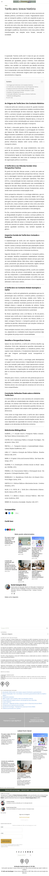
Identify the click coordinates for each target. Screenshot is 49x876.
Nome (2, 827)
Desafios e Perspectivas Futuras (15, 92)
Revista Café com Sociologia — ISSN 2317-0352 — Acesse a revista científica (24, 790)
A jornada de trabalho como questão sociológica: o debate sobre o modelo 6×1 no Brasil (23, 576)
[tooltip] (6, 530)
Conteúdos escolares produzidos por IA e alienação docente (19, 803)
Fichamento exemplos (8, 697)
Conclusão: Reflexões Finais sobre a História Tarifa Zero (21, 94)
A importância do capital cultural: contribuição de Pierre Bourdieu (20, 700)
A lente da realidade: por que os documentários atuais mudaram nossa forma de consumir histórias (11, 565)
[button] (47, 628)
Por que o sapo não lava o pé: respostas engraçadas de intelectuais (10, 540)
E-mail (2, 833)
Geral (6, 5)
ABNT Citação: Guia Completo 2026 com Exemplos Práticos (18, 698)
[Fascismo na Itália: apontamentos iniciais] (37, 719)
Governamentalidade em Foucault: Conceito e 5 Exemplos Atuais (20, 808)
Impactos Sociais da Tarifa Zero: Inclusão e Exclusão (20, 88)
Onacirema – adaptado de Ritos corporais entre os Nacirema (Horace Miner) (22, 703)
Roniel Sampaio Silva (18, 585)
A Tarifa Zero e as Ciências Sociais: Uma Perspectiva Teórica (22, 87)
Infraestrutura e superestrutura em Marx (13, 705)
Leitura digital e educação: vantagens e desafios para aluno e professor (38, 574)
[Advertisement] (24, 45)
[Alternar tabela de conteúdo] (41, 82)
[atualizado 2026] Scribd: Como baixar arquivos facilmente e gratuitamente (22, 692)
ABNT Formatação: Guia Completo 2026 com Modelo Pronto (24, 549)
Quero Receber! (6, 841)
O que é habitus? (7, 702)
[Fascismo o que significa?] (12, 719)
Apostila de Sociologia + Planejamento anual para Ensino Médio (19, 706)
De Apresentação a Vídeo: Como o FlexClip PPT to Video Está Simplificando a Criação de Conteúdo (38, 552)
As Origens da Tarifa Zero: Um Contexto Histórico (20, 85)
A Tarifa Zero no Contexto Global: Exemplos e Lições (20, 90)
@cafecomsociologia (24, 817)
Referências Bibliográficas (14, 96)
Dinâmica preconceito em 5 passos (12, 708)
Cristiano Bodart (10, 801)
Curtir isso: (10, 97)
